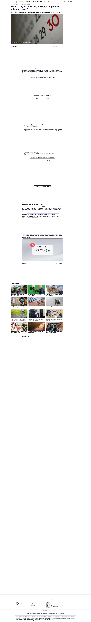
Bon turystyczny (33, 605)
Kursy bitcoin (32, 603)
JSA (16, 46)
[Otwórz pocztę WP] (65, 1)
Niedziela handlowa (18, 601)
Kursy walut (47, 603)
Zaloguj (71, 1)
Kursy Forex (32, 602)
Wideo (49, 1)
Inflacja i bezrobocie (48, 601)
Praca (41, 1)
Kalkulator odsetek (48, 600)
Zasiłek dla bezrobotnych (19, 603)
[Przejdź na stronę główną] (17, 2)
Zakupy (45, 1)
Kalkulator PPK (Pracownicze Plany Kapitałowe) (52, 606)
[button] (68, 1)
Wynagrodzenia (48, 607)
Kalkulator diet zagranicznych (49, 599)
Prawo (32, 1)
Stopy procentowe (48, 602)
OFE (31, 604)
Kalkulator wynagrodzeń (49, 605)
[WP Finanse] (22, 1)
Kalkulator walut (48, 604)
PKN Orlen (17, 604)
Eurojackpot (17, 599)
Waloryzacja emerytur (18, 600)
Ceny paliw (17, 602)
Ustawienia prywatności (59, 613)
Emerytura (28, 1)
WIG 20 (31, 599)
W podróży (37, 1)
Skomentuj (56, 46)
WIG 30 (31, 600)
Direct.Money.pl (63, 605)
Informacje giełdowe (33, 601)
